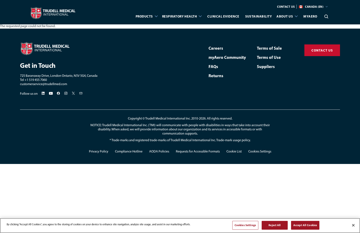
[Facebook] (58, 93)
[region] (180, 225)
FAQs (213, 66)
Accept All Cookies (305, 225)
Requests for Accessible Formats (198, 151)
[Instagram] (66, 93)
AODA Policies (159, 151)
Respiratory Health (179, 16)
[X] (73, 93)
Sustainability (258, 16)
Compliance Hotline (128, 151)
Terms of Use (269, 57)
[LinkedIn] (43, 93)
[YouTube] (51, 93)
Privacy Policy (98, 151)
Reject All (275, 225)
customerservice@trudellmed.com (43, 84)
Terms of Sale (269, 48)
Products (144, 16)
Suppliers (266, 66)
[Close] (353, 225)
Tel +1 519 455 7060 (33, 80)
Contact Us (286, 7)
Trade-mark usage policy (233, 140)
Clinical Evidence (223, 16)
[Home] (69, 48)
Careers (216, 48)
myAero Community (227, 57)
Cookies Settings (259, 151)
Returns (216, 75)
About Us (284, 16)
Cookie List (234, 151)
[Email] (81, 93)
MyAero (310, 16)
